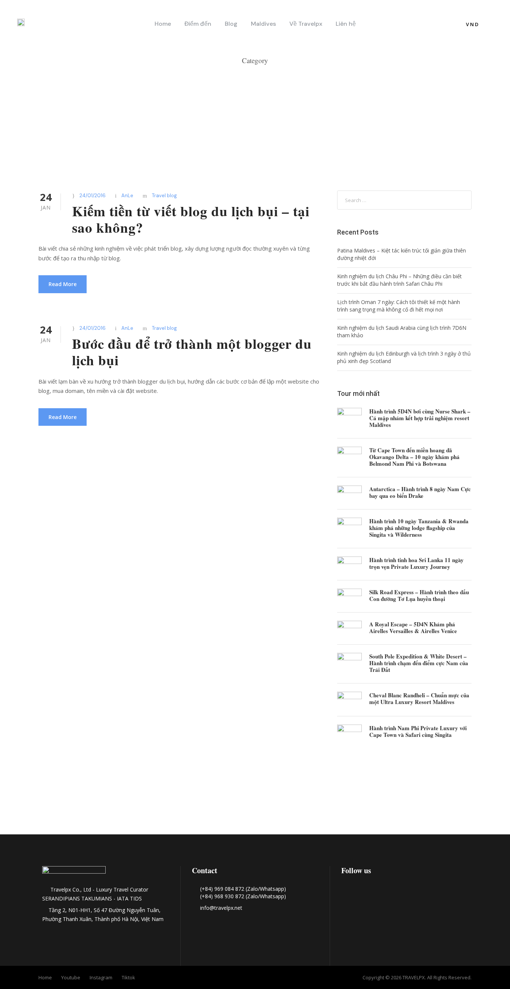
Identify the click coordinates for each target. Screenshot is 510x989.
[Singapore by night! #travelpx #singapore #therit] (357, 793)
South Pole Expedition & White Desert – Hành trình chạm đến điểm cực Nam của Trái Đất (418, 663)
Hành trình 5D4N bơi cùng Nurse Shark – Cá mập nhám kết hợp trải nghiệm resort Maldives (419, 418)
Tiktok (128, 977)
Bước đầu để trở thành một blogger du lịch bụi (192, 352)
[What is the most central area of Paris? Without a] (51, 793)
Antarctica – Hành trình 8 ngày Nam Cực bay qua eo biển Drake (420, 492)
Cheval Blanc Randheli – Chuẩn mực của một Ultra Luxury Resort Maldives (419, 698)
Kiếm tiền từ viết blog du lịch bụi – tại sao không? (191, 219)
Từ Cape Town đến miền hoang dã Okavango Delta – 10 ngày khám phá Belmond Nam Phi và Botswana (414, 457)
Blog (231, 24)
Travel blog (164, 195)
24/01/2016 (93, 195)
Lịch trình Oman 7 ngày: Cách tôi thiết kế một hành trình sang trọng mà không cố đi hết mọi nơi (398, 305)
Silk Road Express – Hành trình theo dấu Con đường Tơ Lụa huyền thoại (419, 595)
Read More (63, 284)
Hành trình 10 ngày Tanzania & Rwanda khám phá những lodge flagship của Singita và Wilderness (419, 528)
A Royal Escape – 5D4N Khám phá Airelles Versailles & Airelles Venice (413, 627)
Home (163, 24)
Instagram (101, 977)
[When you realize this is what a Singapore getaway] (459, 793)
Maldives (263, 24)
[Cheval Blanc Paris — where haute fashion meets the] (153, 803)
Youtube (70, 977)
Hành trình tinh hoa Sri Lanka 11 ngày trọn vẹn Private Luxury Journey (416, 563)
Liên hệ (346, 24)
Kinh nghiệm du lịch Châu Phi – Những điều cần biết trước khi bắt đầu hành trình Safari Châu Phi (399, 280)
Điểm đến (197, 24)
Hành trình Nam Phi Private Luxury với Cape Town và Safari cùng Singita (418, 731)
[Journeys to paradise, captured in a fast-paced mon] (255, 793)
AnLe (127, 195)
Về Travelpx (305, 24)
